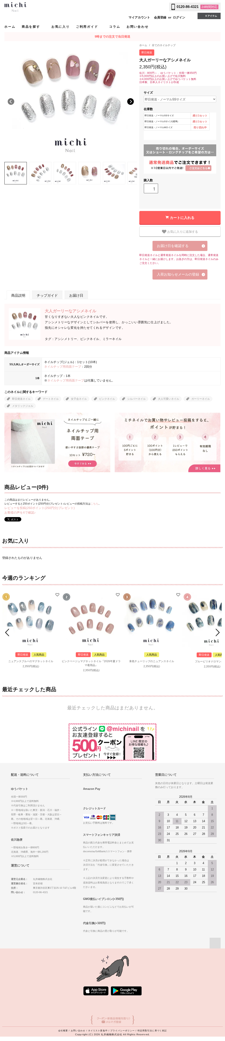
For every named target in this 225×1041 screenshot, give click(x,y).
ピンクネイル (107, 399)
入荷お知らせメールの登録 (178, 274)
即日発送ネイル (21, 399)
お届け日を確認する (173, 246)
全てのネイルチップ (164, 45)
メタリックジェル (22, 406)
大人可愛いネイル (168, 399)
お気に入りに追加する (182, 231)
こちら (94, 503)
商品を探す (32, 26)
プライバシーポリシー (122, 1030)
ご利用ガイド (88, 26)
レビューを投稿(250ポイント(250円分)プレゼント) (39, 508)
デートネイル (51, 399)
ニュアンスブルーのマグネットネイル (30, 661)
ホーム (9, 26)
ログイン (179, 17)
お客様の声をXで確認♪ (20, 512)
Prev (8, 632)
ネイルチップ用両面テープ (62, 366)
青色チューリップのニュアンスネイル (151, 661)
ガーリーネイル (200, 399)
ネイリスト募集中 (98, 1030)
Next (130, 101)
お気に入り (60, 26)
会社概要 (63, 1030)
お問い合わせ (138, 26)
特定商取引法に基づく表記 (152, 1030)
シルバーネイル (136, 399)
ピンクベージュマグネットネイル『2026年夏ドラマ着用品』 (91, 663)
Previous (11, 101)
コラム (114, 26)
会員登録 (160, 17)
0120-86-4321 (188, 7)
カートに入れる (182, 217)
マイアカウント (139, 17)
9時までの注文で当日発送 (112, 36)
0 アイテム (211, 16)
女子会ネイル (79, 399)
